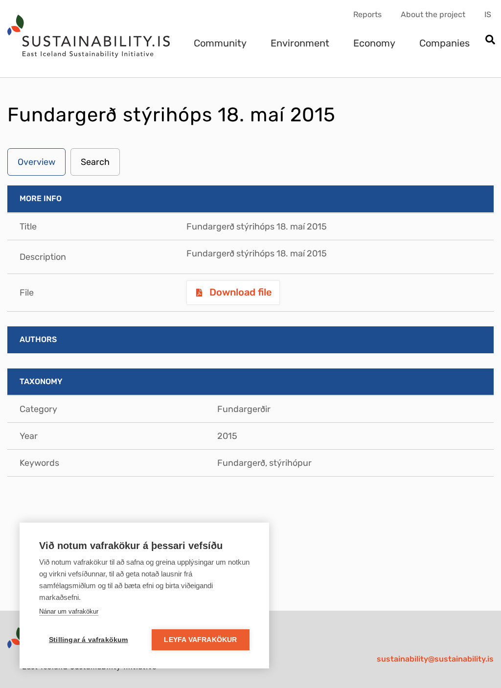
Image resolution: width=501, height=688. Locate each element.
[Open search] (490, 40)
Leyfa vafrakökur (200, 639)
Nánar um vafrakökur (68, 611)
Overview (36, 162)
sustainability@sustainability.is (435, 659)
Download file (239, 292)
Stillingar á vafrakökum (88, 639)
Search (95, 162)
